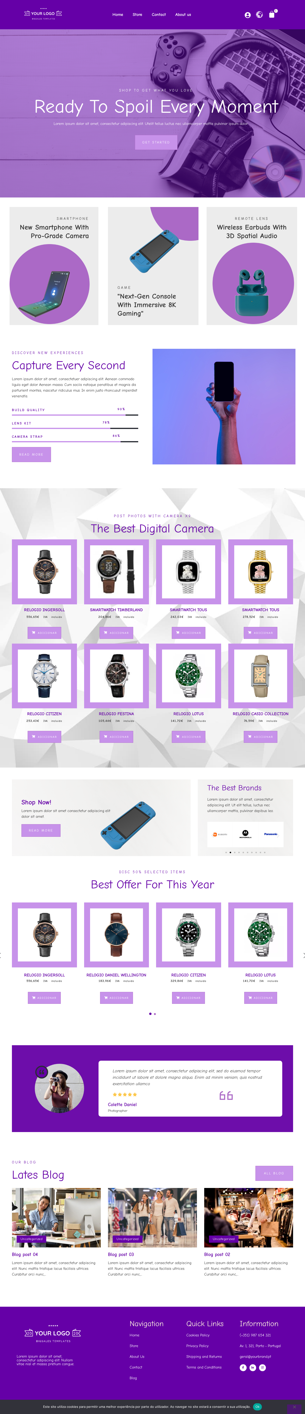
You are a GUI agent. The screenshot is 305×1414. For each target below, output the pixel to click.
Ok (257, 1407)
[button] (213, 835)
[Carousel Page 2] (155, 1014)
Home (117, 15)
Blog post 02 (217, 1254)
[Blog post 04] (56, 1217)
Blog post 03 (121, 1254)
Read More (41, 830)
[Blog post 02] (248, 1217)
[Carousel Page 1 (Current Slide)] (150, 1014)
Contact (159, 15)
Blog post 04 (25, 1254)
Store (137, 15)
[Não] (294, 1409)
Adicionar (46, 633)
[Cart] (272, 14)
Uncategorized (31, 1239)
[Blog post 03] (152, 1217)
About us (183, 15)
